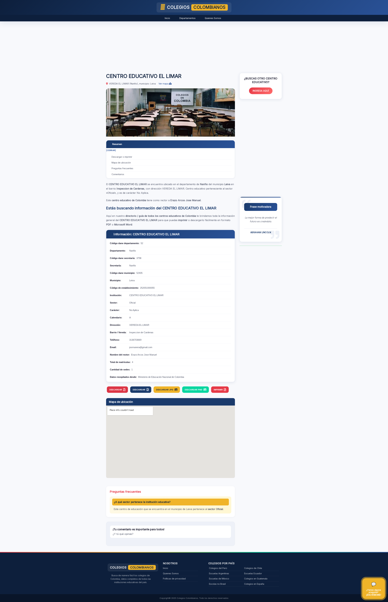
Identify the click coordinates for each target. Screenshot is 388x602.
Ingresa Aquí (261, 90)
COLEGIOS (196, 7)
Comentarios (118, 174)
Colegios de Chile (253, 568)
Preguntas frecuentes (122, 168)
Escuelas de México (219, 578)
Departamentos (187, 18)
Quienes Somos (213, 18)
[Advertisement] (194, 45)
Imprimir (218, 389)
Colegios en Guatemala (255, 578)
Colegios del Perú (218, 568)
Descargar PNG (193, 389)
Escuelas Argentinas (219, 573)
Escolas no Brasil (217, 584)
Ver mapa (164, 83)
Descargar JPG (164, 389)
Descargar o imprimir (122, 157)
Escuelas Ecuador (253, 573)
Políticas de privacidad (174, 578)
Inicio (167, 18)
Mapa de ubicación (121, 162)
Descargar (115, 389)
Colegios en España (254, 584)
